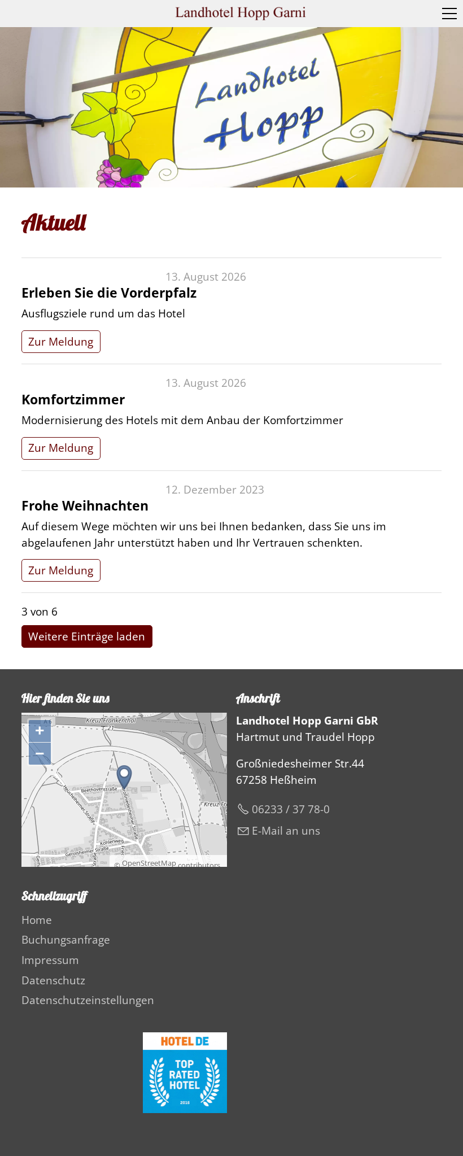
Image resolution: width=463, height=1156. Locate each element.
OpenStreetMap (149, 863)
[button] (449, 14)
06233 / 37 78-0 (291, 809)
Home (36, 920)
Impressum (50, 960)
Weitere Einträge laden (86, 636)
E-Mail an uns (286, 830)
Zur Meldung (60, 341)
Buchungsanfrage (65, 939)
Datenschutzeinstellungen (87, 1000)
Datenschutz (53, 980)
